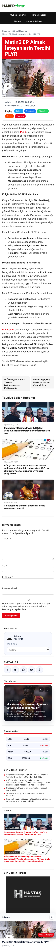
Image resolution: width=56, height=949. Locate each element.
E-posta (7, 577)
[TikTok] (39, 670)
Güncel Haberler (18, 15)
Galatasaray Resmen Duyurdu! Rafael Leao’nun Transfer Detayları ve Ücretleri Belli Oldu (27, 776)
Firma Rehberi (39, 15)
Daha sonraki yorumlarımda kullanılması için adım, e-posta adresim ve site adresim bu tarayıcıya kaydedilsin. (26, 606)
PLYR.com (8, 329)
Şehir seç (12, 644)
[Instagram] (23, 670)
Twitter (19, 111)
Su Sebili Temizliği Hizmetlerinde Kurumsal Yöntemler (25, 794)
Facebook (30, 111)
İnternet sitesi (9, 588)
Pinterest (20, 116)
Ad (4, 565)
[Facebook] (7, 670)
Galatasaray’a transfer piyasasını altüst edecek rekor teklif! (26, 789)
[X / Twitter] (15, 670)
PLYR (23, 132)
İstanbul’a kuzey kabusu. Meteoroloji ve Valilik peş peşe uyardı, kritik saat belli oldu (28, 800)
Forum (17, 21)
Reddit (9, 116)
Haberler (6, 31)
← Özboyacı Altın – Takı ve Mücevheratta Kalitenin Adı (14, 384)
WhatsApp (43, 111)
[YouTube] (31, 670)
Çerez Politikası (34, 21)
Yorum (6, 538)
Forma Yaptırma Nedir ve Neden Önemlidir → (41, 382)
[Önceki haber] (41, 689)
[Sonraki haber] (47, 689)
